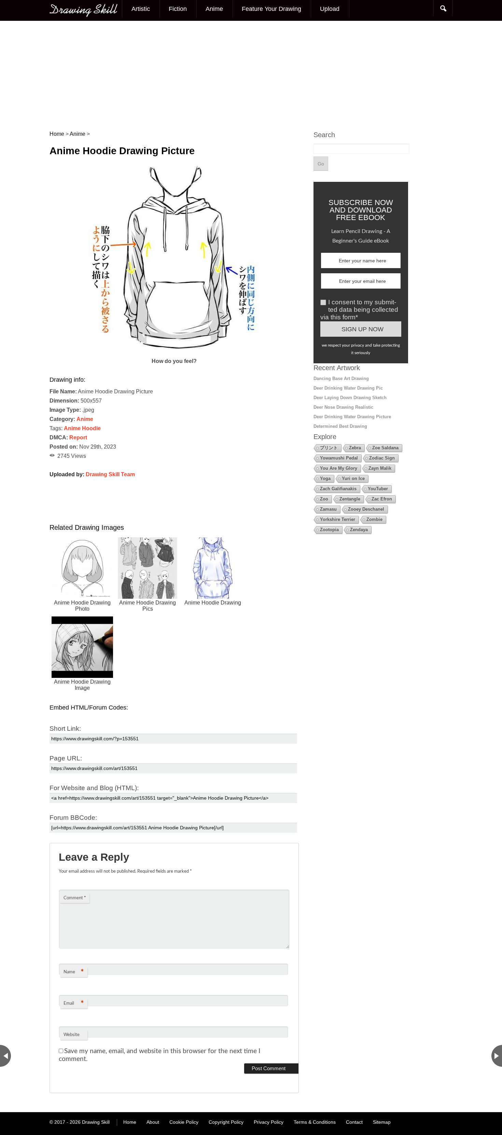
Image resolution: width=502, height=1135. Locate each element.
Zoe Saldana (385, 447)
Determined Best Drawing (340, 426)
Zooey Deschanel (366, 509)
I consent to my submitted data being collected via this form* (359, 310)
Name (74, 972)
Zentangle (349, 498)
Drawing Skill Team (110, 474)
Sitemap (382, 1122)
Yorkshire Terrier (337, 519)
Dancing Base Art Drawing (341, 378)
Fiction (178, 8)
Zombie (374, 519)
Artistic (140, 8)
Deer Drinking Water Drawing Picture (352, 416)
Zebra (355, 447)
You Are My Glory (338, 468)
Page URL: (66, 758)
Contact (354, 1122)
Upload (329, 8)
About (153, 1122)
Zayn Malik (379, 468)
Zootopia (329, 529)
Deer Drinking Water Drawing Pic (348, 388)
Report (78, 437)
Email (74, 1003)
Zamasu (328, 509)
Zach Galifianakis (338, 488)
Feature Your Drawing (271, 8)
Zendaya (359, 529)
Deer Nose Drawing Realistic (343, 407)
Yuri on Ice (353, 478)
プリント (329, 447)
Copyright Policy (226, 1122)
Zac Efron (382, 498)
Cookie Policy (183, 1122)
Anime (214, 8)
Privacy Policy (268, 1122)
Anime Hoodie (82, 428)
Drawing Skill (96, 1122)
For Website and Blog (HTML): (94, 787)
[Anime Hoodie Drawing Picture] (174, 352)
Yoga (325, 478)
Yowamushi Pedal (339, 458)
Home (129, 1122)
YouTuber (378, 488)
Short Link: (65, 728)
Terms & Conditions (315, 1122)
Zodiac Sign (382, 458)
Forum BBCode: (73, 817)
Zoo (324, 498)
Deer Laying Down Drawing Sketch (350, 397)
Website (72, 1035)
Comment (75, 898)
